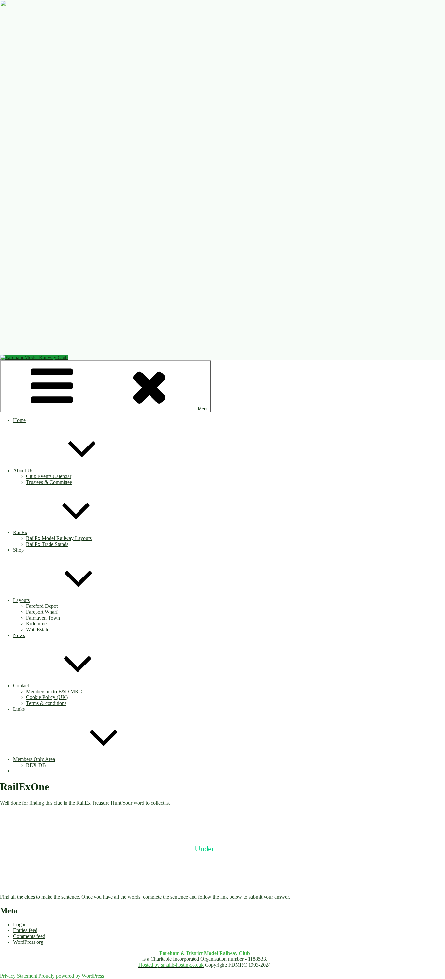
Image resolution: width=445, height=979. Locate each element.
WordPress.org (28, 942)
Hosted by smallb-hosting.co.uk (171, 965)
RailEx (20, 532)
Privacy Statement (18, 976)
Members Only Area (34, 759)
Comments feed (29, 936)
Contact (21, 685)
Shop (18, 550)
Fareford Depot (42, 606)
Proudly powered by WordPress (71, 976)
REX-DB (36, 765)
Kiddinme (36, 623)
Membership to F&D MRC (54, 691)
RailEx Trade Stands (47, 544)
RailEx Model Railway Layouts (59, 538)
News (19, 635)
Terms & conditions (46, 703)
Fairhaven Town (43, 618)
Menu (203, 408)
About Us (23, 470)
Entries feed (25, 930)
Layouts (21, 600)
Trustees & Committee (49, 482)
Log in (20, 924)
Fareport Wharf (42, 612)
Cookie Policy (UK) (47, 697)
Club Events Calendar (48, 476)
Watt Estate (37, 629)
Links (19, 709)
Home (19, 420)
